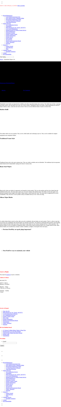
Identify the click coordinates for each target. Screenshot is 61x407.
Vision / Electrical (10, 42)
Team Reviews (9, 47)
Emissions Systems (10, 33)
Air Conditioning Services (9, 315)
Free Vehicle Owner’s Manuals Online (15, 18)
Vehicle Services (7, 23)
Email (4, 341)
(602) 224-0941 (21, 5)
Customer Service (7, 50)
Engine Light (6, 334)
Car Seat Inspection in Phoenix (13, 21)
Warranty (8, 43)
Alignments (8, 26)
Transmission (6, 321)
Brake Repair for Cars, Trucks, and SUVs (16, 27)
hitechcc (4, 90)
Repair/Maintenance (7, 15)
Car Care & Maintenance (12, 29)
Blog (7, 49)
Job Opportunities (7, 54)
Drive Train (5, 317)
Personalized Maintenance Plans (13, 19)
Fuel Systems (9, 38)
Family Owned (9, 46)
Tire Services (9, 39)
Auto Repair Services (11, 22)
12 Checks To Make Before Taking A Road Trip (14, 330)
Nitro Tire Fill (6, 311)
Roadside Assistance (11, 51)
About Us (5, 45)
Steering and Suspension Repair (13, 41)
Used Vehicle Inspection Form (13, 17)
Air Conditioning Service (12, 25)
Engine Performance (11, 35)
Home (1, 59)
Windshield (8, 83)
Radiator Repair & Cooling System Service (16, 30)
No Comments (26, 90)
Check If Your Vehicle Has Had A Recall (12, 333)
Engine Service (9, 37)
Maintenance (3, 83)
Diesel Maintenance (10, 31)
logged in (8, 274)
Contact (5, 53)
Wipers (13, 83)
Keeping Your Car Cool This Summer (12, 331)
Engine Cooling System (11, 34)
